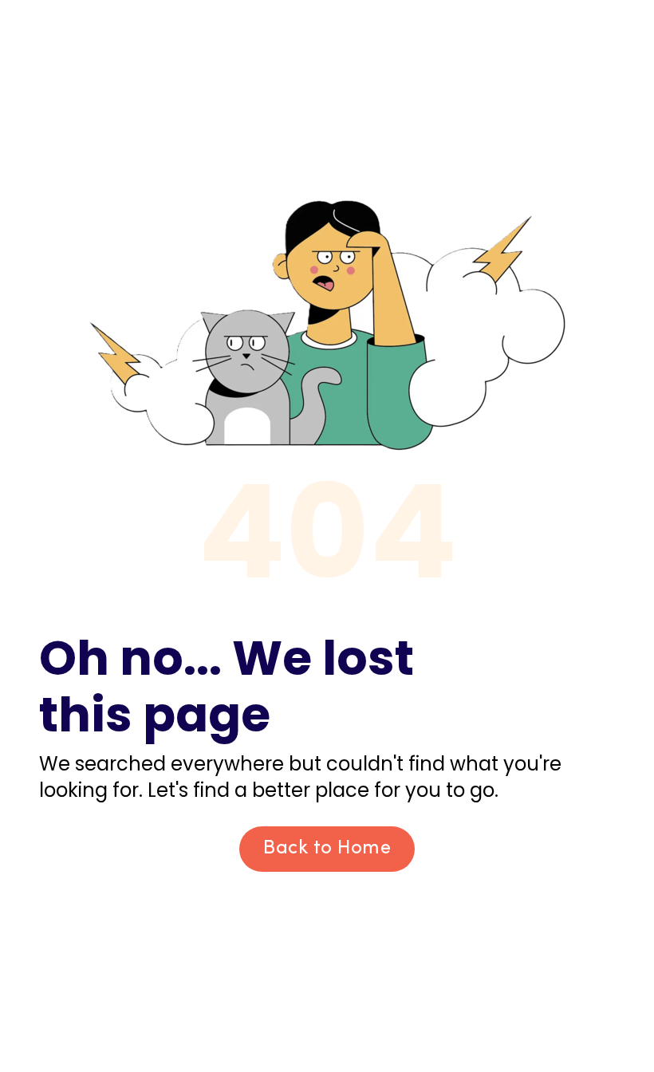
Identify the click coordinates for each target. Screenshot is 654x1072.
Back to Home (327, 848)
